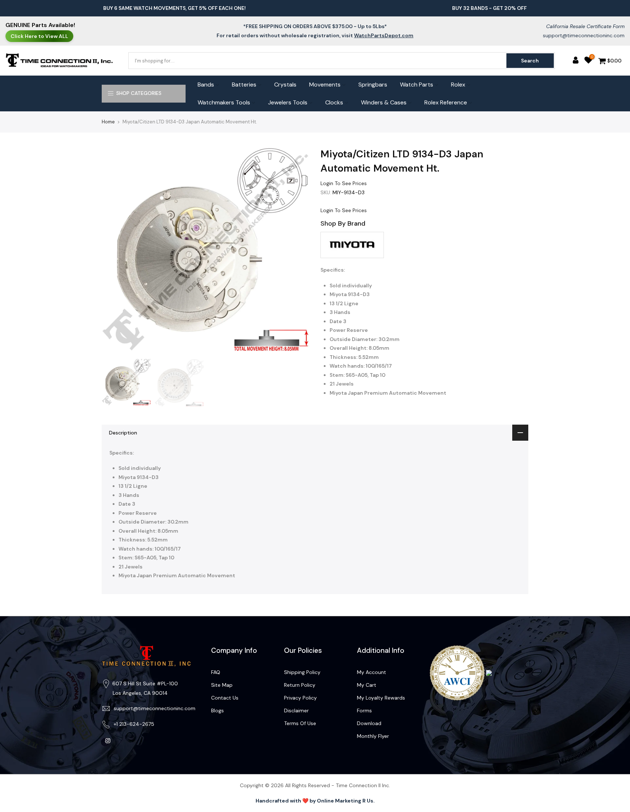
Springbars (372, 84)
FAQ (215, 672)
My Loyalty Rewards (381, 697)
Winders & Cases (384, 102)
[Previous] (114, 251)
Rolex (458, 84)
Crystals (285, 84)
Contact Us (224, 697)
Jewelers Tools (287, 102)
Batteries (244, 84)
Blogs (217, 710)
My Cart (366, 685)
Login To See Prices (343, 183)
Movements (325, 84)
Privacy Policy (300, 697)
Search (530, 60)
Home (108, 122)
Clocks (334, 102)
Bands (206, 84)
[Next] (297, 251)
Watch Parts (416, 84)
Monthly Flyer (373, 736)
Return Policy (299, 685)
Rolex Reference (445, 102)
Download (369, 723)
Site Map (222, 685)
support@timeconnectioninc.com (584, 35)
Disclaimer (296, 710)
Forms (364, 710)
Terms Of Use (300, 723)
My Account (371, 672)
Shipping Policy (302, 672)
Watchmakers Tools (224, 102)
